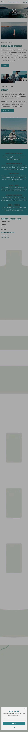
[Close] (25, 708)
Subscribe (14, 723)
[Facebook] (14, 727)
